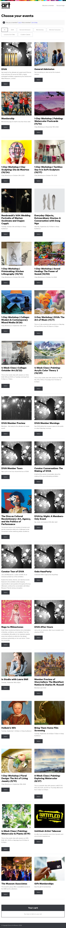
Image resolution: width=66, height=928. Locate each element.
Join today (34, 22)
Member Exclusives (55, 30)
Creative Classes (25, 34)
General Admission (25, 30)
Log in (20, 22)
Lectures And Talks (9, 34)
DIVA (12, 30)
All (4, 30)
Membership (40, 30)
